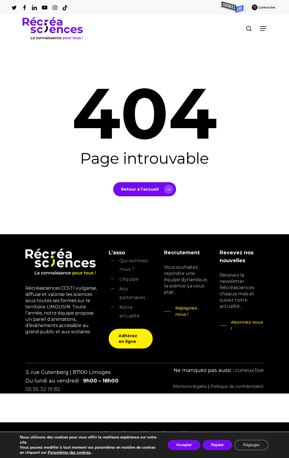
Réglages (251, 445)
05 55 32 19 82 (42, 389)
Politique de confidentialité (237, 386)
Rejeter (217, 445)
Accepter (184, 445)
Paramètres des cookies (69, 452)
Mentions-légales (190, 386)
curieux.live (249, 370)
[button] (263, 28)
